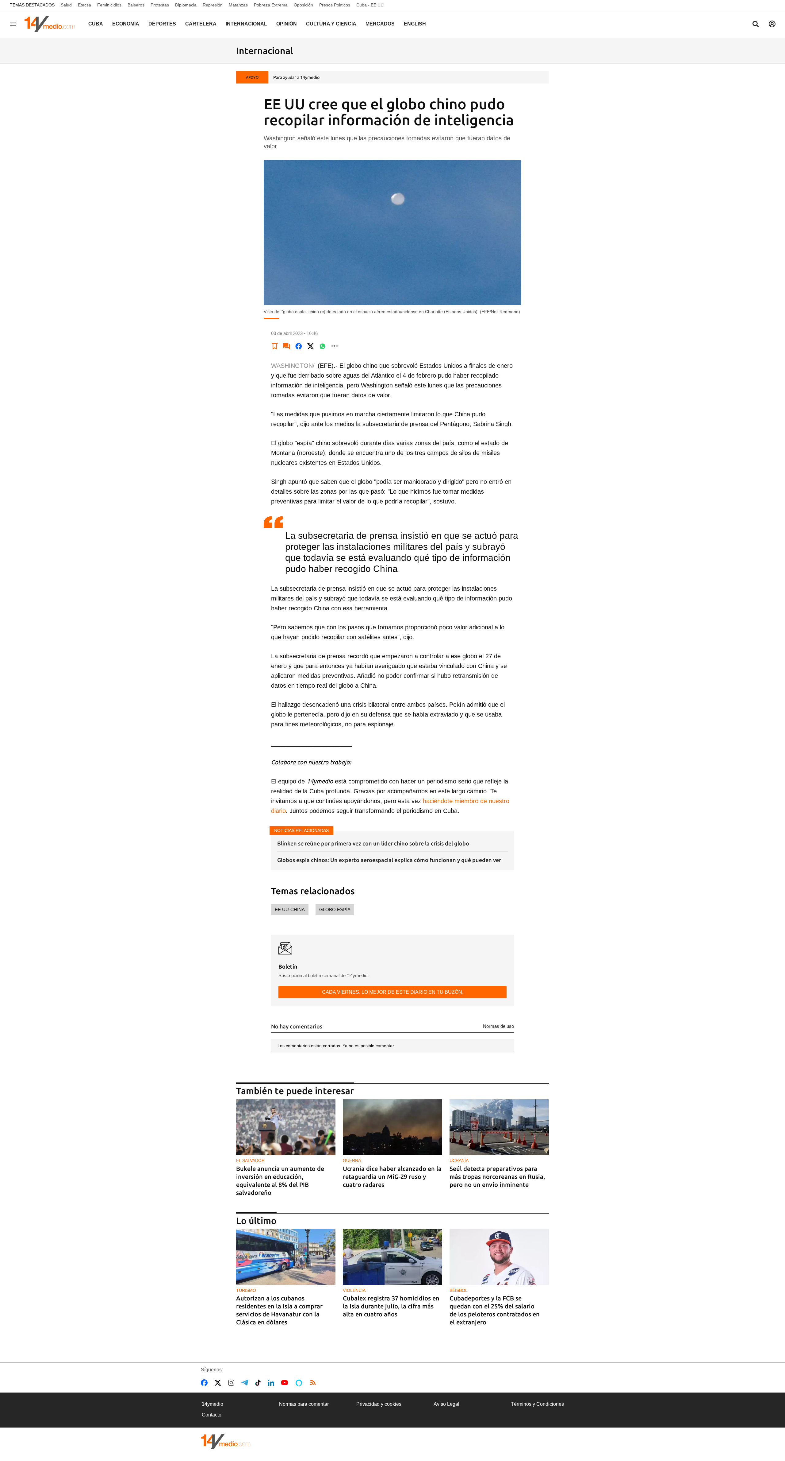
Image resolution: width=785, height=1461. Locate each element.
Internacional (246, 23)
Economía (125, 23)
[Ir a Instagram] (232, 1382)
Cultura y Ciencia (331, 23)
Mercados (380, 23)
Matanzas (238, 4)
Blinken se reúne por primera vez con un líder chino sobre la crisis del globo (373, 843)
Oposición (303, 4)
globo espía (334, 909)
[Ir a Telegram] (246, 1382)
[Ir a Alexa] (300, 1382)
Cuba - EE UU (370, 4)
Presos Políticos (334, 4)
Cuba (95, 23)
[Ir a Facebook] (205, 1382)
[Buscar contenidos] (755, 24)
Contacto (211, 1414)
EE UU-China (290, 909)
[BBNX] (226, 1441)
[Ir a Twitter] (219, 1382)
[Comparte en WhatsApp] (322, 346)
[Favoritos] (275, 346)
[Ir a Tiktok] (259, 1382)
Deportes (162, 23)
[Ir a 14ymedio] (52, 24)
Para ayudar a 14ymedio (296, 77)
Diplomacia (186, 4)
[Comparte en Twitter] (310, 346)
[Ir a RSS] (314, 1382)
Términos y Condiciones (537, 1404)
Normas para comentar (304, 1404)
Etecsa (84, 4)
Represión (213, 4)
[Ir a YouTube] (285, 1382)
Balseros (136, 4)
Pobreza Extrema (271, 4)
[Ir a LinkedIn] (272, 1382)
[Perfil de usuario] (772, 24)
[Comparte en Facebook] (299, 346)
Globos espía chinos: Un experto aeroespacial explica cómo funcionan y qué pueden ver (389, 860)
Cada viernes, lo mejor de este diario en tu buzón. (392, 992)
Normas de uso (498, 1026)
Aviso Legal (446, 1404)
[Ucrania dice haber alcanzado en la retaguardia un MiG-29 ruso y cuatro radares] (392, 1127)
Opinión (286, 23)
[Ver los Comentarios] (287, 346)
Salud (66, 4)
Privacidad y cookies (378, 1404)
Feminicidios (109, 4)
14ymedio (212, 1404)
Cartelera (200, 23)
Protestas (160, 4)
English (415, 23)
